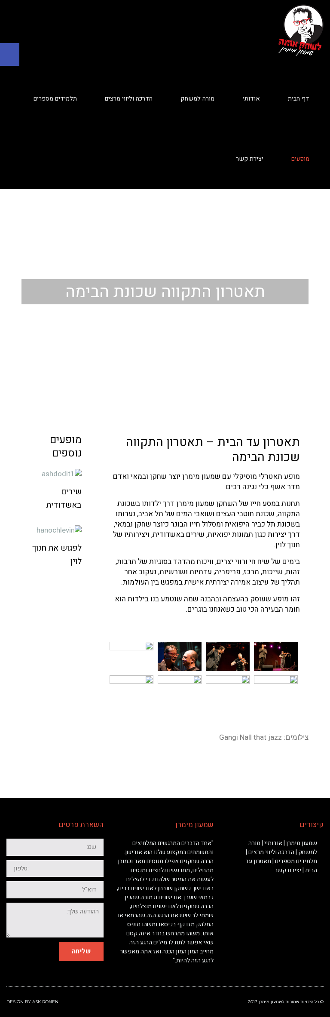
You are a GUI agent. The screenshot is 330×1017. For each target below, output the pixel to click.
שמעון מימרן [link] (301, 843)
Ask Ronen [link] (45, 1002)
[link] (9, 54)
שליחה (81, 951)
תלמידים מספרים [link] (296, 861)
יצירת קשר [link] (288, 870)
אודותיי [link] (273, 843)
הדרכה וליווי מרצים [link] (271, 852)
